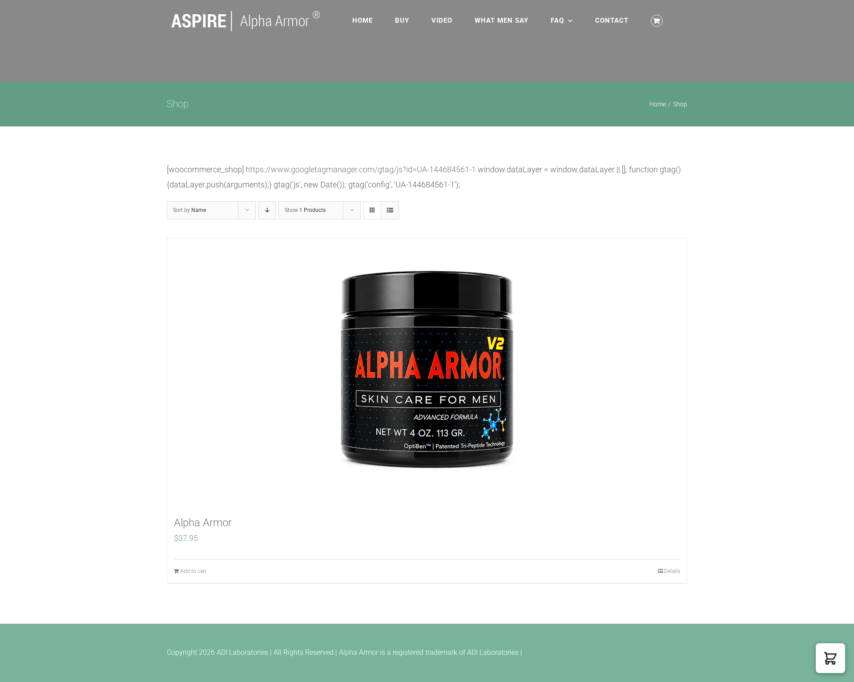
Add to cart (193, 571)
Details (672, 571)
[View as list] (390, 210)
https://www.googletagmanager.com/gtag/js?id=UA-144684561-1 (361, 169)
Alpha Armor (203, 522)
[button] (830, 658)
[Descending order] (267, 210)
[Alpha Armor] (427, 372)
